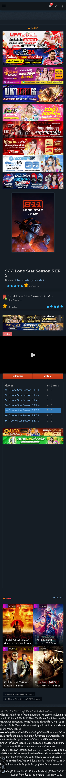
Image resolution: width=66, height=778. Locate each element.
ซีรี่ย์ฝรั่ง (25, 280)
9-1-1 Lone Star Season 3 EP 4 (22, 405)
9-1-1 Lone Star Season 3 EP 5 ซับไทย (22, 699)
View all (59, 597)
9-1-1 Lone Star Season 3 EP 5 (30, 296)
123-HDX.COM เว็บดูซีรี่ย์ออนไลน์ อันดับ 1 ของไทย (28, 711)
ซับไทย (17, 280)
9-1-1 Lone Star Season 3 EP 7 (22, 420)
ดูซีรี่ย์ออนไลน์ (37, 280)
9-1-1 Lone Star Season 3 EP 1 (22, 390)
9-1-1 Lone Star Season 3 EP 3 (22, 400)
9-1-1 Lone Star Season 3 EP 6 (22, 415)
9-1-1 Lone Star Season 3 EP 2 (22, 395)
